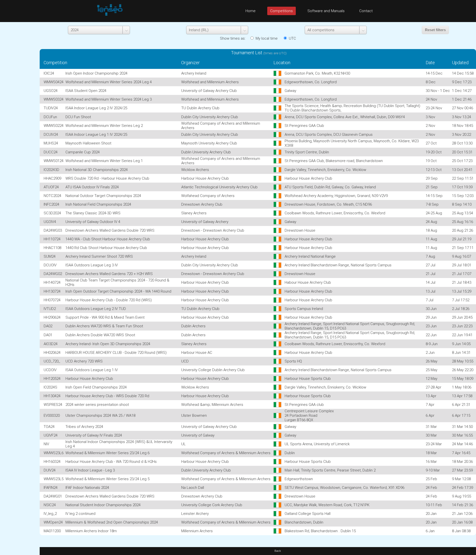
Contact (366, 11)
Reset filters (435, 30)
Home (250, 11)
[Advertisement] (20, 96)
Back (277, 551)
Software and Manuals (326, 11)
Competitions (281, 11)
